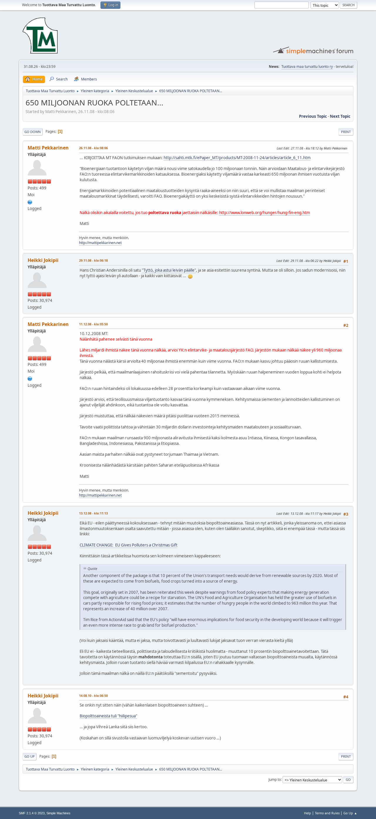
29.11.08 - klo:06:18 (93, 260)
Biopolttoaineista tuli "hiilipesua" (108, 716)
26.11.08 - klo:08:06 (93, 148)
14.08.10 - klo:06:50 (93, 695)
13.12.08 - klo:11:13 (93, 513)
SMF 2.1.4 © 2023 (32, 813)
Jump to (274, 779)
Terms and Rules (327, 813)
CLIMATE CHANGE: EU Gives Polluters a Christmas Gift (128, 545)
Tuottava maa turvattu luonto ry (307, 66)
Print (346, 132)
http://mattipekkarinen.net (100, 242)
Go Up (29, 756)
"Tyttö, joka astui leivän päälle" (169, 270)
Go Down (32, 132)
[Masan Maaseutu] (30, 201)
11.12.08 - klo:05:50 (93, 324)
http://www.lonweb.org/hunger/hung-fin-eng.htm (264, 212)
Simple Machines (58, 813)
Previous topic (313, 116)
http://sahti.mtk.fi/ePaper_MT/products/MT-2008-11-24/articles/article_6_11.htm (237, 157)
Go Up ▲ (350, 813)
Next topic (340, 116)
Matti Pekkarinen (48, 147)
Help (307, 813)
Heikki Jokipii (43, 260)
